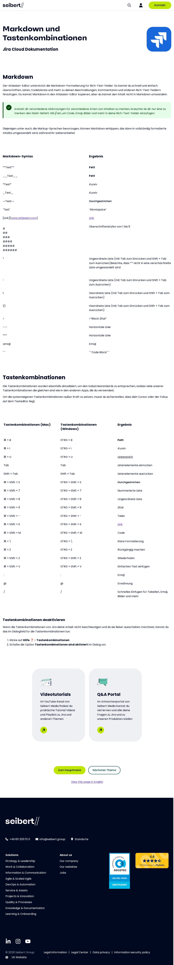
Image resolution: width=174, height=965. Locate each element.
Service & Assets (16, 890)
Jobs (63, 873)
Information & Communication (25, 873)
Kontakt (160, 5)
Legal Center (79, 952)
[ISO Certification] (119, 871)
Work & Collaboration (19, 867)
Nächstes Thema (104, 770)
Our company (69, 861)
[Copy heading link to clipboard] (90, 36)
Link (91, 218)
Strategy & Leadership (20, 861)
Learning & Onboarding (20, 914)
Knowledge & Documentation (25, 908)
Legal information (55, 952)
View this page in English (87, 782)
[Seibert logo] (13, 5)
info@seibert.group (52, 839)
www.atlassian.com (24, 218)
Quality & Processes (18, 902)
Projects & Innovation (19, 896)
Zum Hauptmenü (69, 770)
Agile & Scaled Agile (18, 879)
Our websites (68, 867)
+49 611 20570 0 (20, 839)
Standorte (81, 839)
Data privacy (101, 952)
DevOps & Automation (20, 884)
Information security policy (132, 952)
